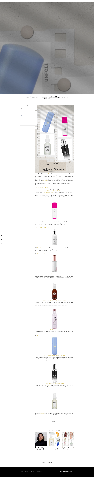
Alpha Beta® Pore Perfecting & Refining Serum (54, 245)
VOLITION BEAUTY (40, 253)
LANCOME (38, 362)
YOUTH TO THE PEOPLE (41, 281)
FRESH (37, 308)
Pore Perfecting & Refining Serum (43, 247)
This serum (42, 413)
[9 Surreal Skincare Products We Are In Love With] (54, 440)
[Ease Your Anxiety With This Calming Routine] (68, 440)
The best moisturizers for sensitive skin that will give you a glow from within (52, 418)
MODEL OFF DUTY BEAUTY (42, 187)
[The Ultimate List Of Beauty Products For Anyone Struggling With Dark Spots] (41, 440)
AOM (21, 1)
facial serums (49, 173)
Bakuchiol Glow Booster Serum (58, 190)
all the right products (41, 177)
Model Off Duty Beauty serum (48, 192)
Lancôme (48, 385)
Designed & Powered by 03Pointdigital (66, 471)
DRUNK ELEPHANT (40, 201)
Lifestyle (48, 1)
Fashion (38, 1)
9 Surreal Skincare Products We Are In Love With (54, 448)
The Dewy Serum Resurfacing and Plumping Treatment (54, 355)
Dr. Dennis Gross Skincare (55, 247)
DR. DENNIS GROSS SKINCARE (42, 227)
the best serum (45, 180)
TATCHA (38, 335)
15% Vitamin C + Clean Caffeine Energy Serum (55, 300)
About (56, 1)
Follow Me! (47, 465)
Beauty (42, 1)
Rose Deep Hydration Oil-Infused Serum (54, 329)
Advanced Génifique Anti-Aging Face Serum (54, 383)
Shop (52, 1)
